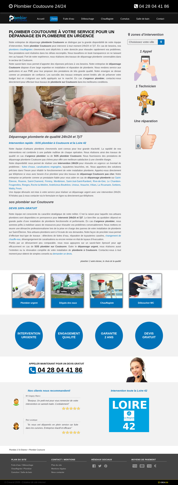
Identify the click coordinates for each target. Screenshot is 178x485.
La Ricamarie (104, 185)
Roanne (22, 181)
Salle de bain (26, 472)
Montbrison (59, 181)
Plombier (28, 469)
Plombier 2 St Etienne (18, 450)
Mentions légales (58, 469)
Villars (93, 185)
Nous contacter (57, 472)
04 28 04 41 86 (154, 6)
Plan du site (56, 465)
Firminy (48, 181)
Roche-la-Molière (39, 185)
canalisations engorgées (48, 167)
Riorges (26, 185)
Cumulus (15, 472)
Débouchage (27, 465)
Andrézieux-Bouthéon (60, 185)
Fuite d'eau (16, 465)
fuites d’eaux (28, 167)
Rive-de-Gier (99, 181)
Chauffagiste (16, 469)
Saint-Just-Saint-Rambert (78, 181)
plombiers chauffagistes (21, 49)
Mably (12, 188)
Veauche (84, 185)
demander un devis (62, 254)
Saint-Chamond (35, 181)
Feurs (19, 188)
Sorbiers (116, 185)
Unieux (75, 185)
